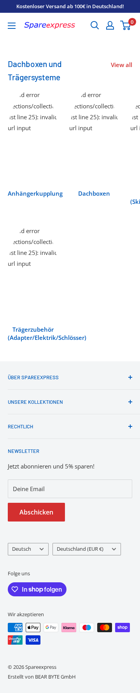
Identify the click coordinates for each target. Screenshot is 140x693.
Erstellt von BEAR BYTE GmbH (42, 676)
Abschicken (36, 512)
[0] (126, 25)
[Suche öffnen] (95, 25)
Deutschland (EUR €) (80, 548)
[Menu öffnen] (12, 26)
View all (121, 65)
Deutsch (21, 548)
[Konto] (110, 25)
